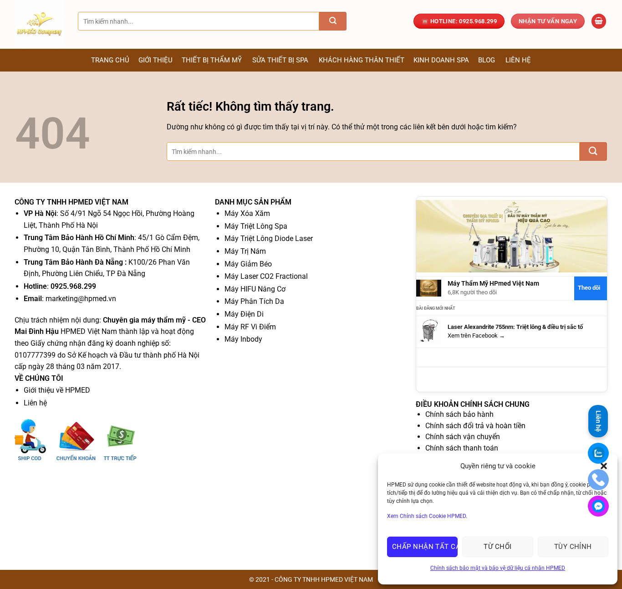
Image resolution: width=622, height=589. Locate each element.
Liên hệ (518, 60)
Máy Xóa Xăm (247, 213)
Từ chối (497, 547)
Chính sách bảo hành (459, 414)
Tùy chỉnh (573, 547)
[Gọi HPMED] (598, 479)
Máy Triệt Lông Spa (255, 226)
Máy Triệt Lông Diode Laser (268, 238)
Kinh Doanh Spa (441, 60)
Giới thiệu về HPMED (57, 390)
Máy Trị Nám (245, 251)
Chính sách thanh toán (461, 448)
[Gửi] (333, 21)
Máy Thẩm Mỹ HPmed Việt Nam (493, 283)
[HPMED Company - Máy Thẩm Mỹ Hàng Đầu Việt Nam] (39, 24)
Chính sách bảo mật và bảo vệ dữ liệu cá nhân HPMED (497, 568)
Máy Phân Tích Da (254, 301)
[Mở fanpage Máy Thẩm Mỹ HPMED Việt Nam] (511, 236)
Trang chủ (110, 60)
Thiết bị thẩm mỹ (212, 60)
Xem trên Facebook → (476, 335)
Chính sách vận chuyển (462, 436)
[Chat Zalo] (598, 453)
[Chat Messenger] (598, 506)
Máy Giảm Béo (248, 264)
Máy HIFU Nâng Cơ (255, 289)
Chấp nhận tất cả (425, 547)
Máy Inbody (243, 339)
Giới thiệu (155, 60)
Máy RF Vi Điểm (250, 327)
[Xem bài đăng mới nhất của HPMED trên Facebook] (428, 331)
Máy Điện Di (244, 314)
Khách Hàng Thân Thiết (361, 60)
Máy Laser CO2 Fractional (266, 276)
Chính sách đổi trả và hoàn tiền (475, 425)
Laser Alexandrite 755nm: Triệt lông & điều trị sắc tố (515, 326)
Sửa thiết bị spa (280, 60)
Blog (486, 60)
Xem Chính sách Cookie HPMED (426, 516)
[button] (598, 21)
